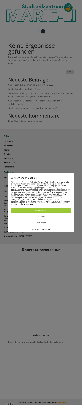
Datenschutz (36, 229)
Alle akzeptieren (41, 210)
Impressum (46, 229)
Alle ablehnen (41, 216)
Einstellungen (41, 222)
